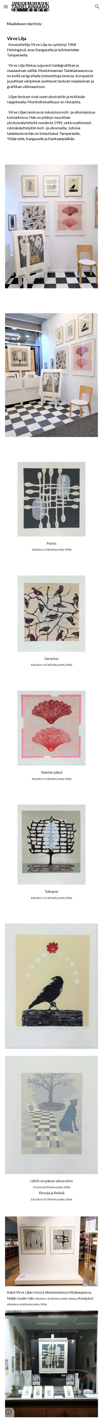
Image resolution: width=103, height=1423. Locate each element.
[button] (5, 6)
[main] (51, 86)
